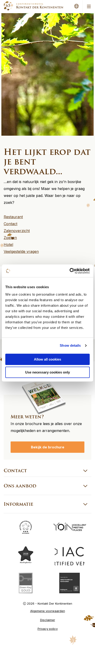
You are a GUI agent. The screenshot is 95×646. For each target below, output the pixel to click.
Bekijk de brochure (47, 447)
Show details (70, 345)
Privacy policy (48, 629)
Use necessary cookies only (47, 372)
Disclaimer (47, 620)
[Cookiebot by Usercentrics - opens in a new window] (69, 271)
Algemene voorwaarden (47, 611)
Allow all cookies (47, 359)
